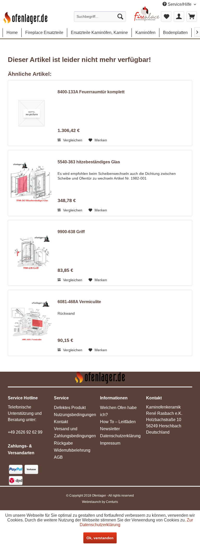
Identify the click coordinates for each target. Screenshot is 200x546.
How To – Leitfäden (118, 421)
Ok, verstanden (100, 538)
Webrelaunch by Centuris (100, 502)
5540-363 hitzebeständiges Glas (89, 162)
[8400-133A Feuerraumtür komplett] (31, 113)
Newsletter (110, 429)
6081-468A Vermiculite (79, 302)
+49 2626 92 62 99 (25, 432)
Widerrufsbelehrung (72, 450)
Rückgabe (63, 443)
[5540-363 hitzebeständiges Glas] (31, 183)
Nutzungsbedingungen (75, 414)
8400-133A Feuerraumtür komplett (91, 92)
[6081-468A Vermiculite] (31, 323)
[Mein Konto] (179, 16)
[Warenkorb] (191, 16)
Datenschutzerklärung (120, 436)
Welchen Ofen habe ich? (118, 411)
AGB (58, 457)
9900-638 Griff (71, 231)
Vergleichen (72, 140)
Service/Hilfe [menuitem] (179, 4)
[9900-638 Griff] (31, 253)
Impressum (110, 443)
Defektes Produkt (70, 407)
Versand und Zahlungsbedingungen (75, 432)
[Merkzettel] (166, 16)
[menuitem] (100, 16)
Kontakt (61, 421)
